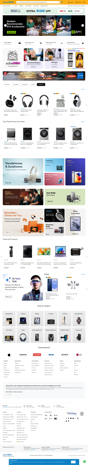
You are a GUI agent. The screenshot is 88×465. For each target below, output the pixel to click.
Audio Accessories (48, 373)
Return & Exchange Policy (22, 435)
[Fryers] (54, 58)
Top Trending (24, 84)
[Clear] (59, 2)
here (41, 462)
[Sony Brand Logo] (65, 355)
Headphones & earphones (20, 370)
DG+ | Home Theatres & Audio (9, 431)
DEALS (16, 5)
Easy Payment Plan (20, 431)
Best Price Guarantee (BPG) (8, 435)
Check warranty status (21, 415)
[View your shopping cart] (84, 2)
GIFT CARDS (36, 5)
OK (73, 461)
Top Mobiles (15, 84)
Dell (75, 373)
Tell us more (33, 431)
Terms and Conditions (7, 442)
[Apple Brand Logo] (9, 355)
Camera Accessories (48, 368)
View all (83, 88)
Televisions (17, 368)
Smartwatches (7, 370)
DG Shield (19, 426)
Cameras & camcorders (19, 366)
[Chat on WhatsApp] (84, 461)
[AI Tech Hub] (23, 288)
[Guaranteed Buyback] (33, 58)
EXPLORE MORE (44, 5)
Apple (75, 364)
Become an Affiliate (34, 424)
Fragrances (62, 364)
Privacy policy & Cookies (81, 456)
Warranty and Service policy (22, 437)
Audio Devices (18, 373)
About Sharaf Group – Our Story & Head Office (8, 421)
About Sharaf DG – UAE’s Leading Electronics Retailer (8, 416)
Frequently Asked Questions (36, 415)
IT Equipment (6, 375)
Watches (61, 370)
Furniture (33, 368)
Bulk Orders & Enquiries (21, 440)
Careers (4, 440)
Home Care (34, 373)
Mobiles (5, 364)
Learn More (32, 450)
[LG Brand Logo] (79, 355)
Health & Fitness (7, 373)
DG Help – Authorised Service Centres (9, 425)
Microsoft (76, 370)
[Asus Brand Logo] (51, 355)
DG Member (5, 433)
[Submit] (17, 2)
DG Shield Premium (21, 422)
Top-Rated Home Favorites (14, 122)
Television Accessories (48, 370)
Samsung (76, 366)
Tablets (5, 368)
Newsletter (33, 419)
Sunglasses (62, 366)
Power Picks (6, 84)
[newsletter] (12, 58)
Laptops (5, 366)
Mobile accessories (48, 364)
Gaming (16, 364)
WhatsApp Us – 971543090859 (34, 427)
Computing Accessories (49, 366)
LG (74, 368)
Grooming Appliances (64, 368)
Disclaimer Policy (20, 433)
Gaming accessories (48, 375)
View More (9, 395)
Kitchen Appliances (35, 366)
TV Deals (33, 84)
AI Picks (46, 275)
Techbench (5, 428)
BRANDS (21, 5)
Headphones (41, 84)
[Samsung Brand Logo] (23, 355)
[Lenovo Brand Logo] (37, 355)
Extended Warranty (20, 428)
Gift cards (6, 377)
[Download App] (75, 58)
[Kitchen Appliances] (23, 197)
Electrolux (76, 375)
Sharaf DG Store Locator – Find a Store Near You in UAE (23, 418)
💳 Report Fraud (20, 442)
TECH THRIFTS (28, 5)
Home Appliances (35, 364)
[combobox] (38, 2)
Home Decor (34, 370)
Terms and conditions (72, 456)
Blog (31, 422)
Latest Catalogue (34, 417)
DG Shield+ (19, 424)
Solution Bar (5, 437)
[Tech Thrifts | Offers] (65, 197)
